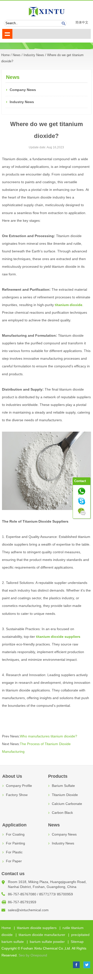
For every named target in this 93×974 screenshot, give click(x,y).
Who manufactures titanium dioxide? (48, 736)
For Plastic (14, 852)
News (17, 55)
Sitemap (77, 942)
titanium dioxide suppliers (37, 928)
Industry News (34, 55)
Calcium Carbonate (67, 804)
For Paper (14, 861)
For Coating (15, 834)
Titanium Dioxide (65, 795)
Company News (23, 90)
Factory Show (17, 795)
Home (6, 928)
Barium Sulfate (63, 786)
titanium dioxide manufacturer (42, 935)
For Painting (15, 843)
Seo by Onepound (33, 955)
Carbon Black (62, 813)
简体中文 (81, 22)
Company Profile (19, 786)
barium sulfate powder (47, 942)
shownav (7, 34)
